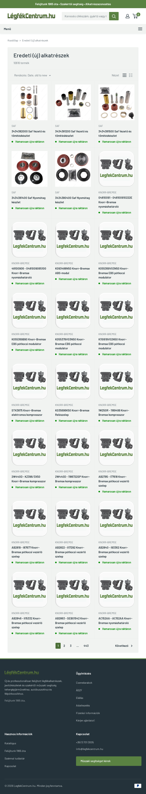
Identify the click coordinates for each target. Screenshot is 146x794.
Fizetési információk (88, 713)
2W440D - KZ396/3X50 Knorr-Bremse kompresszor (29, 479)
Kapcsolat (10, 766)
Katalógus (10, 743)
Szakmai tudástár (15, 758)
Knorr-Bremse (107, 192)
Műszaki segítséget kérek (95, 761)
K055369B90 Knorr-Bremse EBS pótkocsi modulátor (29, 341)
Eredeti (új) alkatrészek (35, 40)
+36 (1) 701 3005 (85, 742)
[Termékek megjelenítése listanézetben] (131, 75)
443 (86, 645)
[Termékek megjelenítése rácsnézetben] (124, 75)
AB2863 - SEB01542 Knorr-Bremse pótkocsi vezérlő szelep (71, 623)
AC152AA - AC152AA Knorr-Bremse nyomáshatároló (115, 620)
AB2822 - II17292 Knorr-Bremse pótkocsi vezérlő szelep (70, 552)
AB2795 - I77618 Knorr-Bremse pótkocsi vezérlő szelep (113, 481)
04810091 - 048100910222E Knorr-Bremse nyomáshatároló (115, 202)
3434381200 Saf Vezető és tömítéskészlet (71, 133)
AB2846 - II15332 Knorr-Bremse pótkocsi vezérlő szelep (27, 623)
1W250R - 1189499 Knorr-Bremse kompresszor (113, 412)
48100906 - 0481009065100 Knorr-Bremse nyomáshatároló (29, 273)
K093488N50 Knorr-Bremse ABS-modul (72, 270)
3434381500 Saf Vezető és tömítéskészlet (114, 133)
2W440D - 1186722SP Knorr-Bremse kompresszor (72, 479)
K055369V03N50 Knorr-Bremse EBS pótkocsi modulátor (113, 273)
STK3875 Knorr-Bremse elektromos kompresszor (27, 412)
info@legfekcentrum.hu (89, 749)
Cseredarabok (84, 682)
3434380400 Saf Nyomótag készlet (72, 200)
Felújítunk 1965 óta (15, 750)
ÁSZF (79, 690)
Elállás (79, 697)
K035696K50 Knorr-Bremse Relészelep (72, 412)
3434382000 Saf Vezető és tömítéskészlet (28, 133)
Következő (121, 645)
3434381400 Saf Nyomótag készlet (28, 200)
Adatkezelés (83, 705)
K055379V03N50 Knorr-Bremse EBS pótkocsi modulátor (70, 344)
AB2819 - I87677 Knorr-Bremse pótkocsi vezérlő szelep (27, 552)
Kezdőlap (13, 40)
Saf (14, 125)
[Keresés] (114, 16)
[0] (135, 16)
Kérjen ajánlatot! (85, 720)
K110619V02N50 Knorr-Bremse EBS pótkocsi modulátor (112, 344)
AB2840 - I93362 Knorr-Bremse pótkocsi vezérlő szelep (113, 552)
